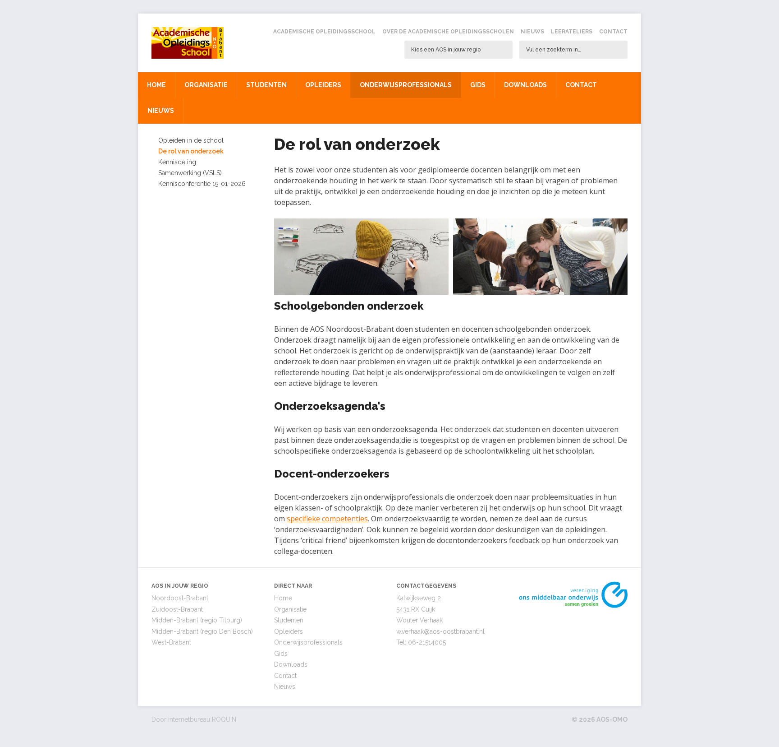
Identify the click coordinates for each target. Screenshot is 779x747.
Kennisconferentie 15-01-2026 (202, 183)
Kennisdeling (177, 162)
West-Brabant (171, 642)
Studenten (266, 84)
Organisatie (206, 84)
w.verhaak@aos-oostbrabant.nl (440, 631)
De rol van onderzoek (191, 151)
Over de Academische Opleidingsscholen (448, 31)
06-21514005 (427, 642)
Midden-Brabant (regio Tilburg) (196, 620)
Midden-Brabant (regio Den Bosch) (202, 631)
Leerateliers (571, 31)
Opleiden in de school (191, 140)
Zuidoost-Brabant (177, 609)
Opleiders (323, 84)
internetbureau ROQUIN (202, 719)
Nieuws (532, 31)
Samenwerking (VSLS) (190, 172)
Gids (478, 84)
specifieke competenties (327, 519)
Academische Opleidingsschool (324, 31)
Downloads (525, 84)
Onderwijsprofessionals (406, 84)
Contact (613, 31)
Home (156, 84)
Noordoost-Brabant (179, 598)
